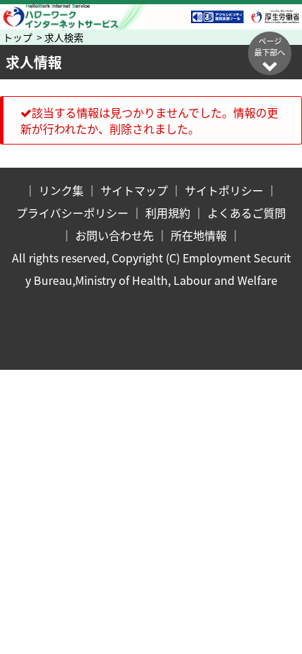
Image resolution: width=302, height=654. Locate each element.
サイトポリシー (224, 190)
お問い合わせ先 (114, 235)
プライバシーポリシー (72, 212)
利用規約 (167, 212)
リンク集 (61, 190)
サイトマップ (134, 190)
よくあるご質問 (246, 212)
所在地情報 (199, 235)
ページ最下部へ (269, 46)
